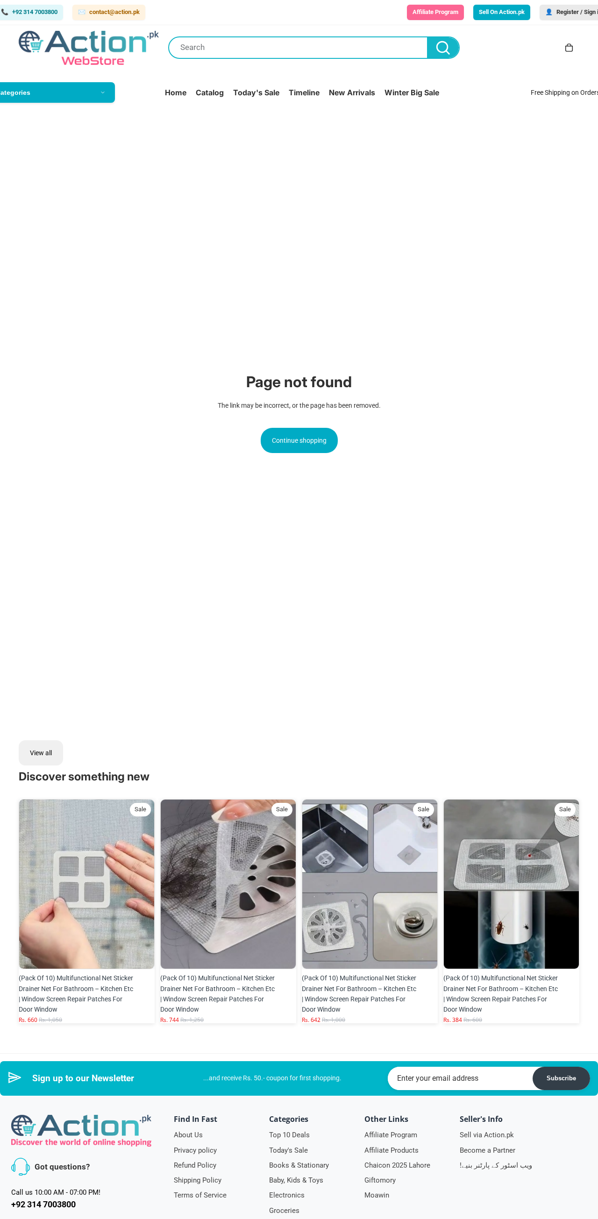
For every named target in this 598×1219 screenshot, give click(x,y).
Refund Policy (195, 1165)
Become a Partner (487, 1150)
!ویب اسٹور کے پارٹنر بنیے (496, 1165)
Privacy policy (195, 1150)
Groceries (284, 1210)
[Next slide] (141, 884)
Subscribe (561, 1078)
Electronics (287, 1195)
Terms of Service (200, 1195)
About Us (188, 1135)
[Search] (443, 47)
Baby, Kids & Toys (296, 1180)
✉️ (109, 11)
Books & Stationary (299, 1165)
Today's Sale (288, 1150)
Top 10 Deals (289, 1135)
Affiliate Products (391, 1150)
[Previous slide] (33, 884)
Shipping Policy (197, 1180)
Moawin (376, 1195)
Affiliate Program (390, 1135)
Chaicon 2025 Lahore (397, 1165)
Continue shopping (299, 440)
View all (41, 753)
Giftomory (380, 1180)
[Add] (140, 954)
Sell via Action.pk (487, 1135)
